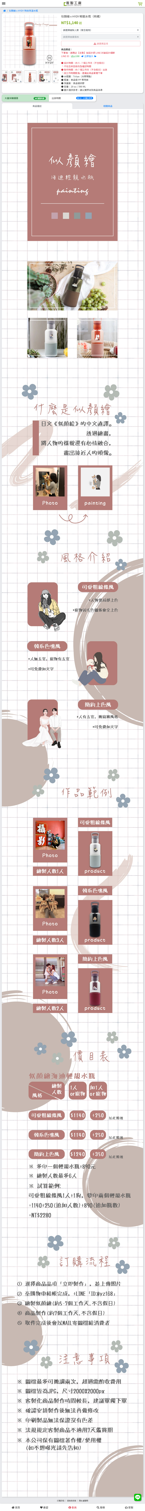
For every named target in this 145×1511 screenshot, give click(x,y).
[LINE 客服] (137, 1497)
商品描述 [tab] (37, 106)
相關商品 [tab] (107, 106)
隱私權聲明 (83, 1500)
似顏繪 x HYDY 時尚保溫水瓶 (23, 10)
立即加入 (89, 56)
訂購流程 (60, 1500)
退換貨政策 (71, 1500)
